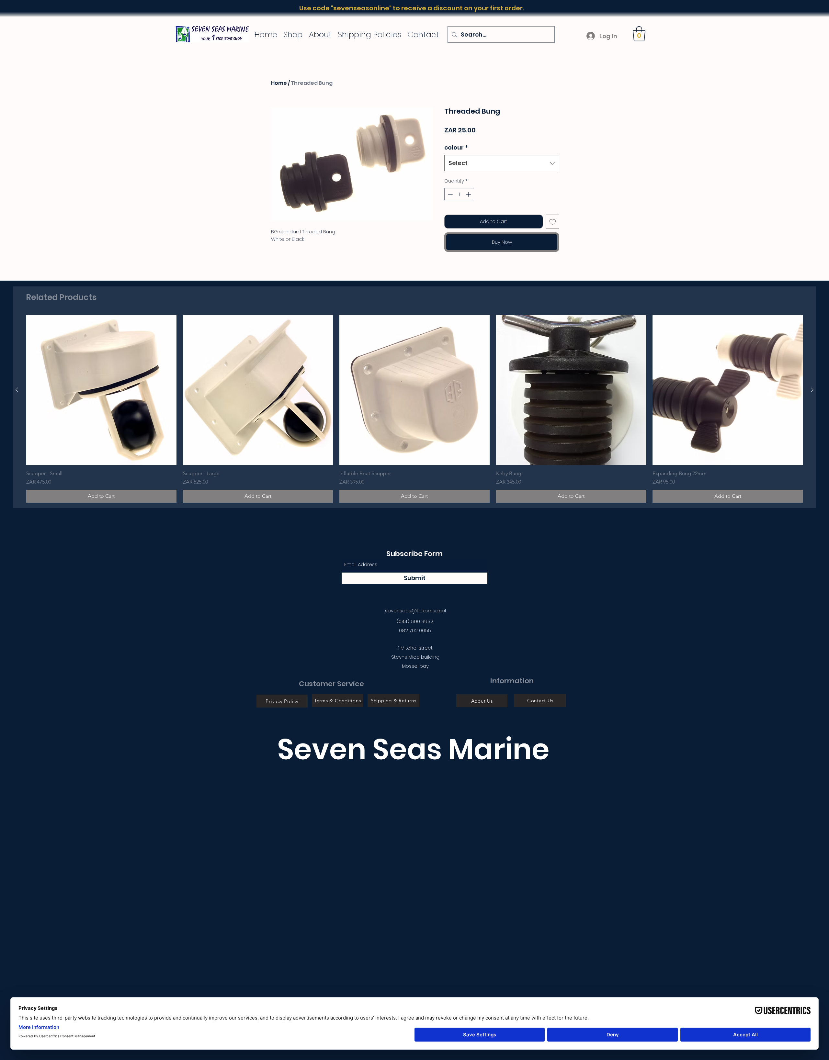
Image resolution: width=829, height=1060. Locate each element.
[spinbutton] (459, 194)
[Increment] (469, 194)
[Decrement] (449, 194)
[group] (414, 409)
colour (456, 147)
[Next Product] (812, 390)
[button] (639, 33)
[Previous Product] (17, 390)
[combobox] (501, 163)
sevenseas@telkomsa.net (416, 610)
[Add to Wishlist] (553, 222)
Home (279, 83)
